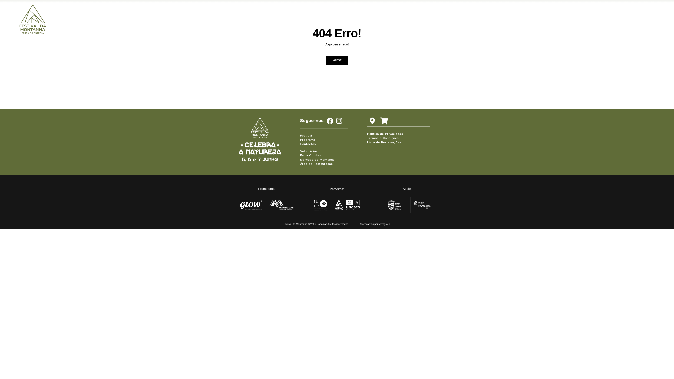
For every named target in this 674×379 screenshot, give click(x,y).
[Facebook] (329, 121)
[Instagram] (339, 121)
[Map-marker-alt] (372, 121)
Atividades (518, 13)
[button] (495, 13)
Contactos (546, 13)
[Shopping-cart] (384, 121)
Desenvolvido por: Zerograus (374, 224)
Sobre (494, 13)
